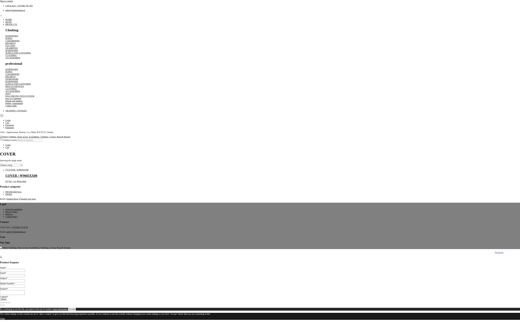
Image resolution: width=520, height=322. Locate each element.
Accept (72, 309)
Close (2, 318)
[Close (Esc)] (9, 302)
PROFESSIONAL (13, 192)
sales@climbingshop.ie (16, 232)
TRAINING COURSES (16, 111)
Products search (10, 140)
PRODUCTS (11, 24)
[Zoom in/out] (1, 302)
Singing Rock (12, 199)
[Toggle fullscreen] (4, 302)
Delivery (9, 214)
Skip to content (6, 1)
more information (60, 309)
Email (3, 273)
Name (3, 268)
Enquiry (4, 289)
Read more (21, 181)
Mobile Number (7, 283)
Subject (3, 278)
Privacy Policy (11, 212)
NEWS (8, 22)
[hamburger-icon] (1, 15)
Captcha (4, 296)
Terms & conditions (13, 209)
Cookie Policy (11, 217)
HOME (8, 19)
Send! (3, 299)
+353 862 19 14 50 (19, 227)
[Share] (6, 302)
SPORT (8, 194)
